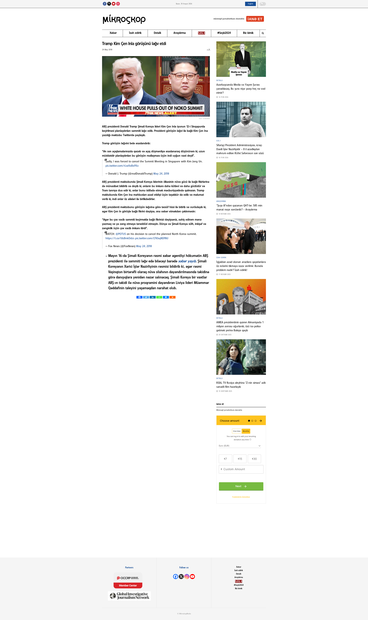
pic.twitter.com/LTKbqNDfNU (151, 238)
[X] (181, 576)
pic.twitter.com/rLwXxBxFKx (122, 166)
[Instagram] (186, 576)
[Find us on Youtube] (113, 4)
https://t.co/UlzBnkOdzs (120, 238)
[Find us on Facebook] (105, 4)
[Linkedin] (153, 297)
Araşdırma (180, 33)
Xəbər (113, 33)
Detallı (157, 33)
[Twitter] (146, 297)
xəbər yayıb (187, 261)
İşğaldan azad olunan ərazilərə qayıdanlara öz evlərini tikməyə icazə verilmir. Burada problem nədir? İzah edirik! (241, 266)
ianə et (255, 19)
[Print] (172, 297)
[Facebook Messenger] (166, 297)
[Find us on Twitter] (109, 4)
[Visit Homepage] (124, 19)
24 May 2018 (107, 50)
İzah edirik (135, 33)
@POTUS (121, 234)
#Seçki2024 (224, 33)
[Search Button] (263, 33)
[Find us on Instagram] (118, 4)
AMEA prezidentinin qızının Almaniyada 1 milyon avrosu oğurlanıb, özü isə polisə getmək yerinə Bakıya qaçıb (239, 326)
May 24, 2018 (161, 174)
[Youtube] (192, 576)
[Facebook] (139, 297)
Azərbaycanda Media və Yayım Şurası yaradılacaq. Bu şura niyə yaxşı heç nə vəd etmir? (240, 89)
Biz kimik (248, 33)
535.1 (218, 141)
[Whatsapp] (159, 297)
